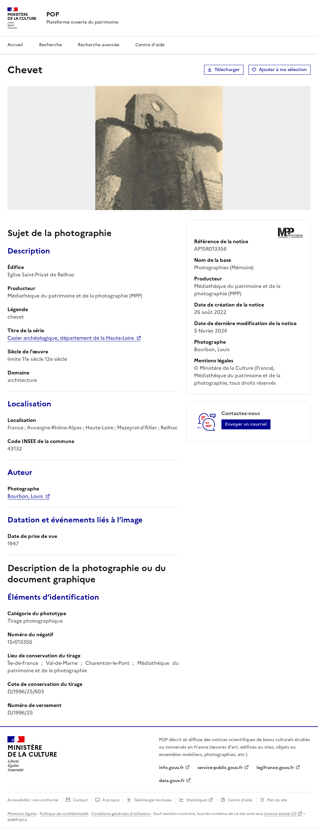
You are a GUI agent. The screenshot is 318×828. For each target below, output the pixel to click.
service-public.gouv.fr (220, 767)
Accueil (15, 45)
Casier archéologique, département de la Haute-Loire (70, 338)
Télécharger (227, 69)
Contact (80, 800)
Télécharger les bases (153, 800)
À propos (110, 800)
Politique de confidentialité (64, 814)
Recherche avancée (98, 45)
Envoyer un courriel (246, 424)
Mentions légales (22, 814)
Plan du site (277, 800)
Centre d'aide (150, 45)
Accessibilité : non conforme (32, 800)
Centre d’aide (240, 800)
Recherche (50, 45)
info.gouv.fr (171, 767)
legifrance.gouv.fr (275, 767)
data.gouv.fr (172, 780)
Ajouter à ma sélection (283, 69)
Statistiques (196, 800)
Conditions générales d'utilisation (121, 814)
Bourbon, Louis (25, 496)
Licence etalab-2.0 (280, 814)
